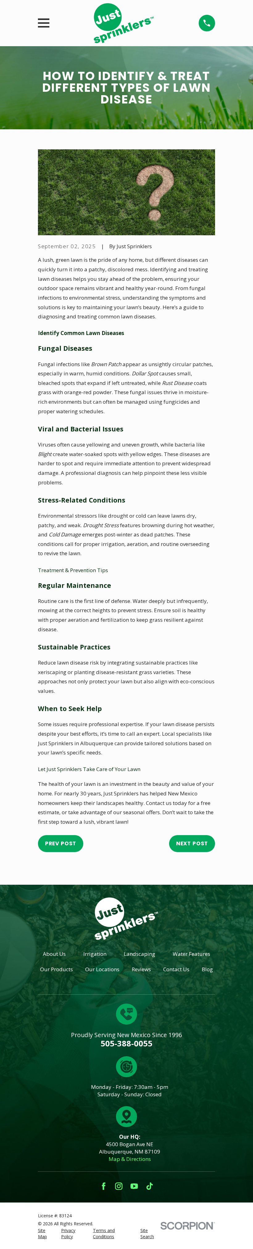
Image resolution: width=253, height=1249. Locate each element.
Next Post (192, 843)
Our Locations (102, 969)
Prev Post (61, 843)
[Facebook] (103, 1186)
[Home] (124, 23)
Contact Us (176, 969)
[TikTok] (149, 1186)
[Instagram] (118, 1186)
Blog (207, 969)
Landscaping (139, 953)
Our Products (56, 969)
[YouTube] (134, 1186)
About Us (54, 953)
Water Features (191, 953)
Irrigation (94, 953)
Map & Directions (130, 1158)
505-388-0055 (126, 1043)
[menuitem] (46, 1233)
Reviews (141, 969)
